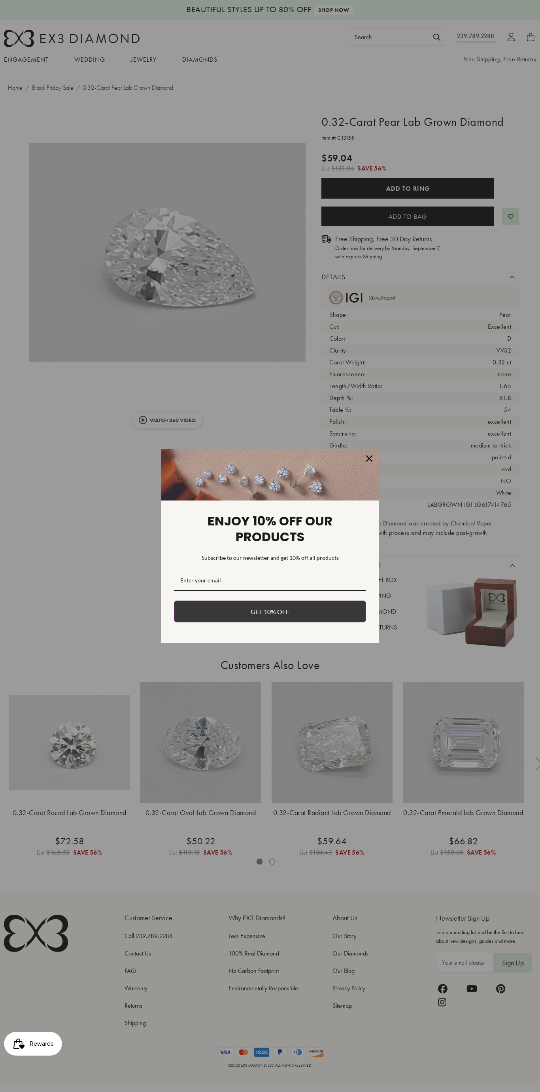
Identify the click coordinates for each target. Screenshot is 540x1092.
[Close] (369, 458)
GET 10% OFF (270, 611)
